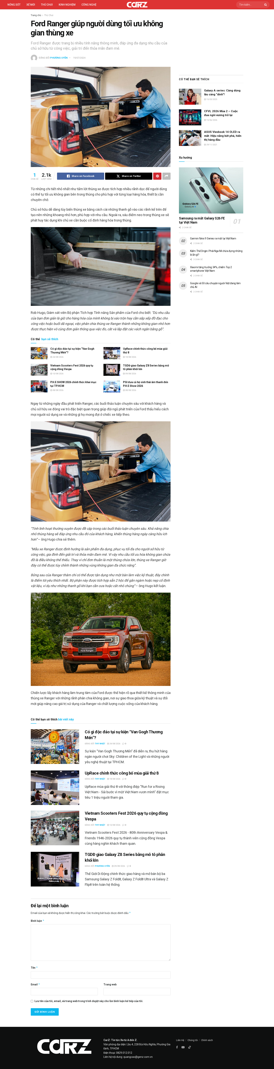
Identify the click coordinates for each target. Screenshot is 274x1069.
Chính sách (207, 1040)
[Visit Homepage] (137, 4)
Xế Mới (30, 4)
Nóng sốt (14, 4)
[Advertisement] (211, 41)
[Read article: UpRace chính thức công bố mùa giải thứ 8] (111, 353)
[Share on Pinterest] (157, 176)
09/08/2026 (130, 373)
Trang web (109, 984)
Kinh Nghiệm (67, 4)
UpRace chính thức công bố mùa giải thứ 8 (122, 773)
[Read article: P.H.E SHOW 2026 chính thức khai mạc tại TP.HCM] (39, 386)
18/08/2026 (130, 357)
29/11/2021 (211, 144)
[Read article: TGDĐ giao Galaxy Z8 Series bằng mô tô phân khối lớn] (111, 370)
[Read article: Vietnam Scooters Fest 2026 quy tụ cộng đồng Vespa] (39, 370)
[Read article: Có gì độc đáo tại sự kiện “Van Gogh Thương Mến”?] (39, 353)
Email (35, 984)
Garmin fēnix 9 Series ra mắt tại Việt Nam (213, 238)
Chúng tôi (193, 1040)
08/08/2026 (57, 390)
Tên (34, 967)
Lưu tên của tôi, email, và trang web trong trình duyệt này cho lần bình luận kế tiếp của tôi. (88, 1001)
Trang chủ (36, 15)
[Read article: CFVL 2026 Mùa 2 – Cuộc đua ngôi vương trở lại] (190, 117)
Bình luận (37, 921)
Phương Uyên (59, 57)
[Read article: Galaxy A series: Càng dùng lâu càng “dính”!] (190, 97)
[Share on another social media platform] (166, 176)
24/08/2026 (57, 357)
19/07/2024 (79, 57)
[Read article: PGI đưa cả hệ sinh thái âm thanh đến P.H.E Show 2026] (111, 386)
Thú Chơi (47, 4)
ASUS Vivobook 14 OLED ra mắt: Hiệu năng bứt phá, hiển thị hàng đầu (222, 135)
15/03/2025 (211, 99)
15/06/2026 (211, 120)
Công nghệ (88, 4)
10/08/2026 (57, 373)
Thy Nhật (100, 743)
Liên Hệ (180, 1040)
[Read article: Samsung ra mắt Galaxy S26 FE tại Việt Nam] (211, 190)
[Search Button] (266, 4)
